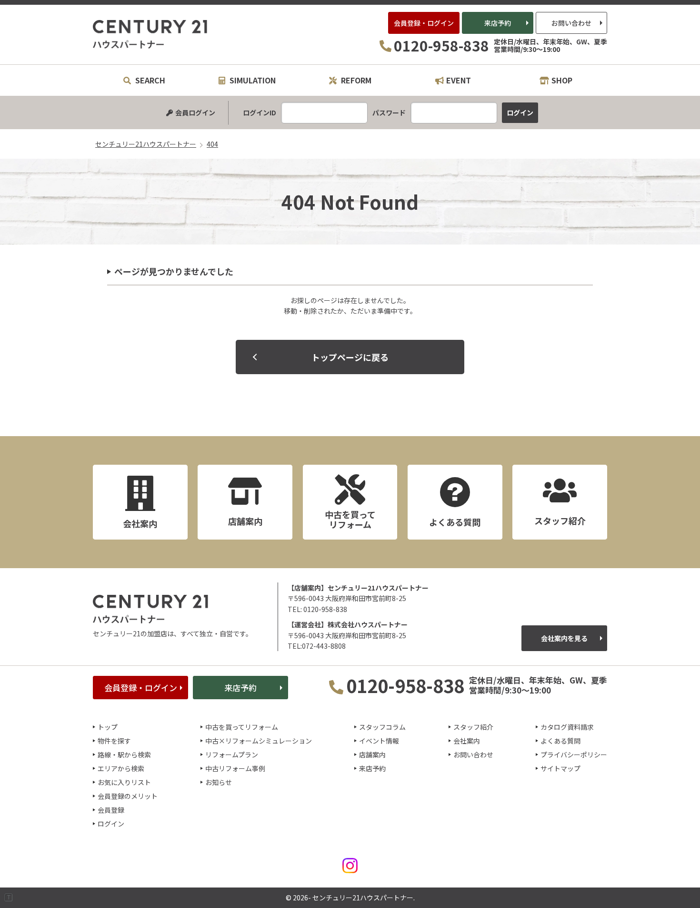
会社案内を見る (564, 638)
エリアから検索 (121, 768)
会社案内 (466, 740)
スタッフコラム (382, 727)
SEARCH (149, 80)
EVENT (458, 80)
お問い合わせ (571, 23)
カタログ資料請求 (567, 727)
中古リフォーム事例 (235, 768)
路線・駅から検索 (124, 754)
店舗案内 (372, 754)
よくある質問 (560, 740)
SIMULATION (252, 80)
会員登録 (111, 810)
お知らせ (218, 782)
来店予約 (497, 23)
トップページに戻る (350, 357)
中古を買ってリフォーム (241, 727)
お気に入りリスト (124, 782)
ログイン (111, 823)
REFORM (355, 80)
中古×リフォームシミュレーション (258, 740)
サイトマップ (560, 768)
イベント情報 (379, 740)
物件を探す (114, 740)
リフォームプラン (231, 754)
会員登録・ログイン (424, 23)
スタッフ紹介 (473, 727)
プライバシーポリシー (573, 754)
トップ (108, 727)
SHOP (561, 80)
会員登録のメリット (128, 796)
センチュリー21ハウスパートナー (150, 34)
